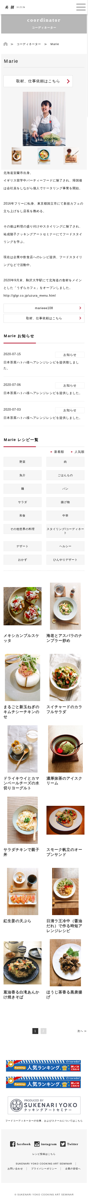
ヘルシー (65, 546)
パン (65, 488)
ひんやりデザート (65, 559)
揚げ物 (65, 502)
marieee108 (44, 308)
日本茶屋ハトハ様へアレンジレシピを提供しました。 (43, 393)
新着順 (59, 452)
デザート (22, 546)
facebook (24, 1144)
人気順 (79, 452)
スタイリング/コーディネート (65, 530)
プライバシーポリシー (44, 1168)
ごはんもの (65, 475)
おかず (22, 559)
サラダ (22, 502)
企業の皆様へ (73, 1168)
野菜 (22, 461)
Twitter (72, 1144)
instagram (49, 1144)
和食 (22, 515)
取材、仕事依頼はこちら (38, 81)
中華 (65, 515)
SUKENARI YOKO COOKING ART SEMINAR (44, 1163)
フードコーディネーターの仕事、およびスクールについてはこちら (44, 1120)
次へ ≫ (82, 1031)
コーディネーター (29, 44)
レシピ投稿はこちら (44, 1154)
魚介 (22, 475)
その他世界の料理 (22, 529)
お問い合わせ (15, 1168)
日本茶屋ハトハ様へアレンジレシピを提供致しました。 (41, 365)
